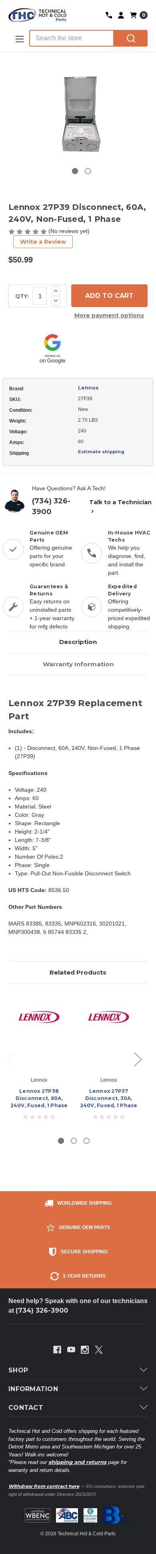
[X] (99, 1350)
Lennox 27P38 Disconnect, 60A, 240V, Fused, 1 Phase (39, 1098)
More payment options (109, 315)
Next (138, 1059)
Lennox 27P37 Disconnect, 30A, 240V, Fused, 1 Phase (109, 1098)
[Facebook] (57, 1350)
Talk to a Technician (120, 502)
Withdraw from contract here (43, 1486)
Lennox (88, 388)
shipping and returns (77, 1462)
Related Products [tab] (78, 972)
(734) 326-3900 (51, 506)
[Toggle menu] (18, 39)
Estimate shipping (101, 451)
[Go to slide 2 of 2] (88, 171)
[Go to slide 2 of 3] (74, 1141)
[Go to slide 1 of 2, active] (75, 171)
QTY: (22, 296)
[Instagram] (85, 1350)
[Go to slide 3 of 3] (87, 1141)
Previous (10, 1059)
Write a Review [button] (43, 241)
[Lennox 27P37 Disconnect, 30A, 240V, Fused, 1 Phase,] (108, 1032)
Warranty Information (78, 664)
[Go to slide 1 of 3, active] (61, 1141)
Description (78, 642)
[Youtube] (71, 1350)
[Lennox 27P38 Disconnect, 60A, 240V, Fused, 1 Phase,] (39, 1032)
